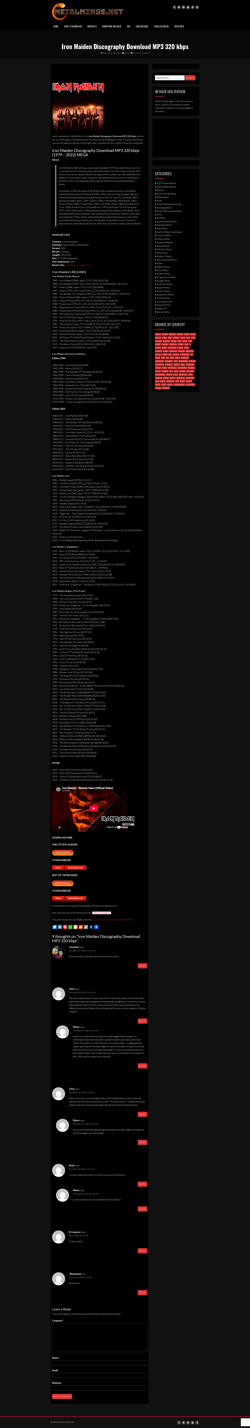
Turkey (163, 385)
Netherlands (172, 368)
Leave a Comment (141, 53)
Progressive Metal (166, 277)
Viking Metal (163, 312)
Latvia (176, 361)
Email (55, 1370)
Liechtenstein (183, 361)
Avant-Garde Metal (166, 193)
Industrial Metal (165, 242)
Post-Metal (162, 270)
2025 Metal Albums (166, 183)
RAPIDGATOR (62, 852)
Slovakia (166, 378)
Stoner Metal (163, 291)
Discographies (164, 207)
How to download (73, 26)
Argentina (172, 334)
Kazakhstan (185, 358)
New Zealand (182, 368)
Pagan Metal (163, 266)
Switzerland (170, 381)
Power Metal (163, 273)
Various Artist (164, 304)
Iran (191, 354)
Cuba (179, 341)
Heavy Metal (163, 238)
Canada (182, 338)
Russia (175, 375)
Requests (92, 26)
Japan (172, 358)
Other (160, 263)
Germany (158, 351)
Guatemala (173, 351)
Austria (186, 334)
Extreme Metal (164, 224)
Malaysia (177, 365)
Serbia (190, 375)
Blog (159, 200)
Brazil (170, 338)
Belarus (192, 334)
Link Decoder (142, 26)
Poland (176, 371)
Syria (177, 381)
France (186, 348)
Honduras (181, 351)
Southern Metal (164, 284)
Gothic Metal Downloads (169, 232)
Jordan (177, 358)
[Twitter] (179, 7)
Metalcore (162, 252)
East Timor (173, 344)
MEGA (58, 868)
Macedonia (168, 365)
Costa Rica (166, 341)
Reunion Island (160, 375)
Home (55, 26)
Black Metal (163, 197)
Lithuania (192, 361)
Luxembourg (159, 365)
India (170, 354)
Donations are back (111, 26)
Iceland (164, 354)
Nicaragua (191, 368)
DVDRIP (161, 218)
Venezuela (165, 388)
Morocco (158, 368)
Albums (160, 190)
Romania (169, 375)
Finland (180, 348)
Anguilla (165, 334)
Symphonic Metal (165, 294)
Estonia (164, 348)
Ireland (157, 358)
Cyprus (184, 341)
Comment (58, 1320)
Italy (167, 358)
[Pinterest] (183, 7)
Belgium (158, 338)
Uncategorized (164, 301)
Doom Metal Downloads (169, 211)
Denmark (165, 344)
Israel (163, 358)
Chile (188, 338)
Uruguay (158, 388)
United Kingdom (179, 385)
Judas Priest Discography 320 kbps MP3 (113, 919)
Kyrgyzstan (169, 361)
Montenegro (190, 365)
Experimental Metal (167, 221)
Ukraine (170, 385)
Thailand (189, 381)
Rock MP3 (179, 26)
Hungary (158, 354)
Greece (165, 351)
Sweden (162, 381)
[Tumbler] (193, 7)
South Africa (181, 378)
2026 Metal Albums (166, 186)
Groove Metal (164, 235)
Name (56, 1357)
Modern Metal (164, 256)
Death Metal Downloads (169, 204)
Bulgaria (176, 338)
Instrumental (163, 245)
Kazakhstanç (159, 361)
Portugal (182, 371)
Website (56, 1382)
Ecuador (180, 344)
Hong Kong (189, 351)
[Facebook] (174, 7)
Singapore (158, 378)
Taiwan (182, 381)
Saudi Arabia (183, 375)
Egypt (186, 344)
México (164, 368)
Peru (171, 371)
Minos (127, 53)
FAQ (128, 26)
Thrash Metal (163, 298)
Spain (157, 381)
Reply (142, 965)
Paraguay (165, 371)
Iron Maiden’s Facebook (77, 265)
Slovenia (172, 378)
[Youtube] (188, 7)
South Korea (190, 378)
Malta (183, 365)
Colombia (158, 341)
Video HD (162, 308)
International (184, 354)
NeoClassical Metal (167, 259)
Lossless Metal (161, 26)
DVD (159, 214)
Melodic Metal (164, 249)
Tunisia (157, 385)
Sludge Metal (163, 280)
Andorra (158, 334)
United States (190, 385)
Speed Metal (163, 287)
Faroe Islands (172, 348)
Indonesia (176, 354)
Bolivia (164, 338)
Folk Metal (162, 228)
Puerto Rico (190, 371)
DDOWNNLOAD (75, 868)
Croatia (173, 341)
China (193, 338)
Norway (158, 371)
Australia (180, 334)
